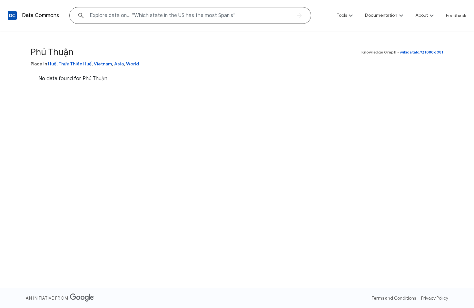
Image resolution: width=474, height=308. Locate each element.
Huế (52, 64)
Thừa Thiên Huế (75, 64)
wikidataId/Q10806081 (421, 52)
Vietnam (103, 64)
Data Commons (40, 15)
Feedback (456, 15)
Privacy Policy (434, 298)
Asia (119, 64)
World (132, 64)
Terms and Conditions (394, 298)
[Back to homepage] (12, 15)
